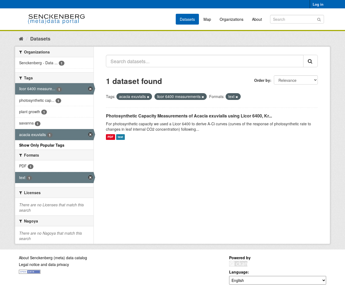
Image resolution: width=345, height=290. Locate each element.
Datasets (187, 19)
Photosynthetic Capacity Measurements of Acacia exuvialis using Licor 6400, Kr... (189, 116)
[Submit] (319, 18)
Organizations (231, 19)
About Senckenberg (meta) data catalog (53, 257)
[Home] (21, 38)
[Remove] (148, 97)
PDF (110, 137)
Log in (318, 4)
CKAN (238, 264)
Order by (262, 80)
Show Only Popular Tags (41, 145)
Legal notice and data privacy (44, 264)
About (257, 19)
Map (207, 19)
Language (238, 272)
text (120, 137)
